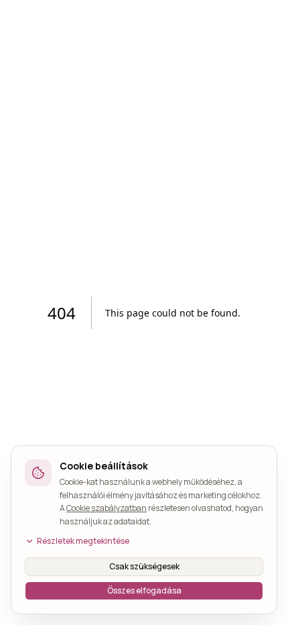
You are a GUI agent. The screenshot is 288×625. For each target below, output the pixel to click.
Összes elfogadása (144, 590)
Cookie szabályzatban (106, 508)
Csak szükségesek (144, 566)
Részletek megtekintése (83, 541)
